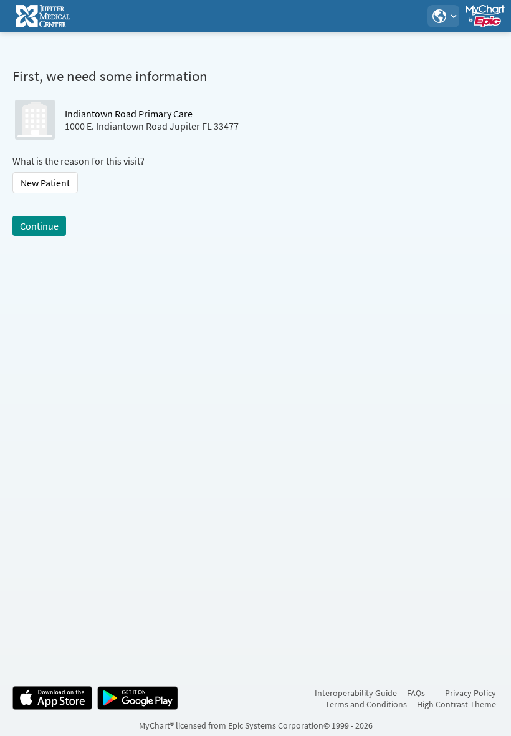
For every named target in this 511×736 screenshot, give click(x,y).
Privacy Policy (470, 693)
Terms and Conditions (366, 704)
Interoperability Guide (356, 693)
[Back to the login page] (43, 16)
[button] (443, 16)
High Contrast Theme (456, 704)
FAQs (416, 693)
